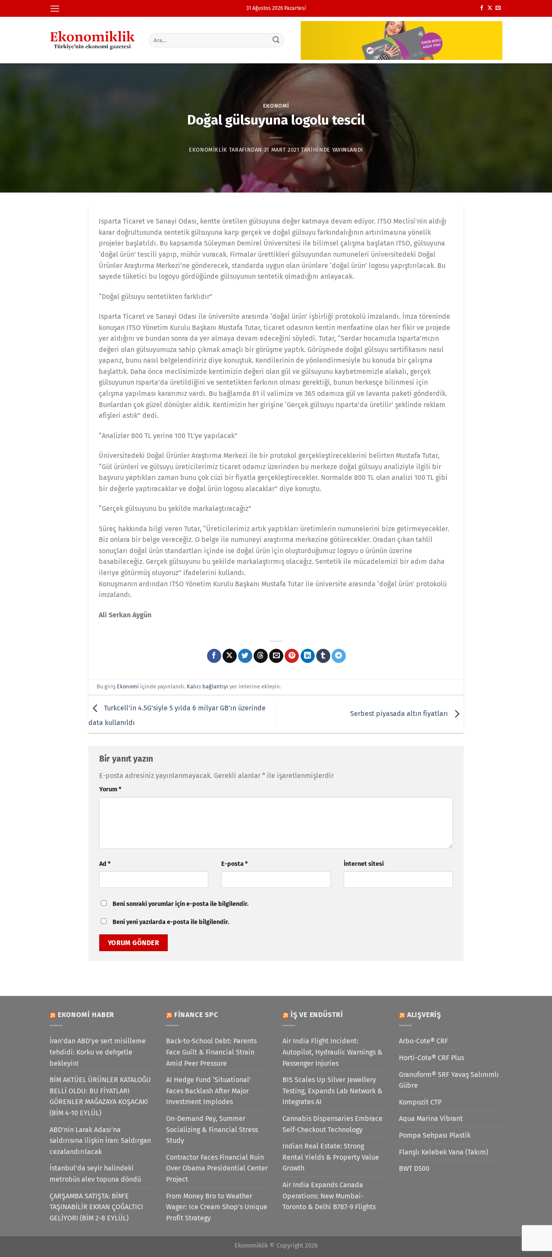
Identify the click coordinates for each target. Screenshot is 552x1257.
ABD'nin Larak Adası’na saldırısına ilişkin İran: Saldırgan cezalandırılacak (100, 1141)
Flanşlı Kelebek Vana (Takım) (443, 1152)
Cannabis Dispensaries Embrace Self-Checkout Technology (332, 1124)
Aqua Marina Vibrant (431, 1118)
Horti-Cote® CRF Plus (431, 1058)
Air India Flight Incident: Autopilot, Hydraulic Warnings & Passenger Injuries (332, 1052)
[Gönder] (276, 40)
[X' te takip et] (489, 8)
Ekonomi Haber (86, 1015)
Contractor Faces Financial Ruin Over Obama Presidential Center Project (217, 1168)
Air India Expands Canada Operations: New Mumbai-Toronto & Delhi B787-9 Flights (329, 1196)
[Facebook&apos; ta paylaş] (214, 656)
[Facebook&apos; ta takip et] (481, 8)
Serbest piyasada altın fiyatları (400, 713)
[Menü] (55, 8)
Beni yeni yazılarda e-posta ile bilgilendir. (171, 922)
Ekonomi (276, 106)
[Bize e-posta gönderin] (498, 8)
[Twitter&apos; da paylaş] (245, 656)
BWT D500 (414, 1168)
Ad (104, 864)
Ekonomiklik (208, 149)
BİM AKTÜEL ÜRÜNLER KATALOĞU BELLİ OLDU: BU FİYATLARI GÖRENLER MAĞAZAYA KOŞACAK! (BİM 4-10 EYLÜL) (100, 1096)
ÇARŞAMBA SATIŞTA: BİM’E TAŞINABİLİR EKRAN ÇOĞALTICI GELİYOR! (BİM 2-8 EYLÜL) (96, 1207)
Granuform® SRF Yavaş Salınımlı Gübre (449, 1080)
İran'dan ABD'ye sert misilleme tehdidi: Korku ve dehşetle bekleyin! (98, 1052)
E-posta (234, 864)
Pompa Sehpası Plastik (434, 1135)
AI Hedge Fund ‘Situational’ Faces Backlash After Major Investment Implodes (208, 1091)
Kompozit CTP (420, 1102)
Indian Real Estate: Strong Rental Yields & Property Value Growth (330, 1157)
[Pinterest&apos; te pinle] (292, 656)
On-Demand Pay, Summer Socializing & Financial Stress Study (212, 1129)
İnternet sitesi (364, 864)
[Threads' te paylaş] (261, 656)
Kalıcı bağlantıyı (207, 686)
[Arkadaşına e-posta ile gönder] (276, 656)
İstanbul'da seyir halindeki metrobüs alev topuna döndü (95, 1173)
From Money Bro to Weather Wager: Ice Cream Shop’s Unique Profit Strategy (216, 1207)
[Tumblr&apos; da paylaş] (323, 656)
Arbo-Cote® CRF (423, 1041)
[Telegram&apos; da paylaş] (339, 656)
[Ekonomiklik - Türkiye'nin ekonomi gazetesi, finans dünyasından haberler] (93, 40)
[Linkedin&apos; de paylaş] (308, 656)
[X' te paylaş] (230, 656)
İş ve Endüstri (317, 1015)
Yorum (110, 789)
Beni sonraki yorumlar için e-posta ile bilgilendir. (180, 904)
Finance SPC (196, 1015)
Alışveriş (424, 1015)
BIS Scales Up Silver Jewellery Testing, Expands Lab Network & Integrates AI (332, 1091)
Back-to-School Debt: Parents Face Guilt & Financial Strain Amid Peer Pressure (211, 1052)
